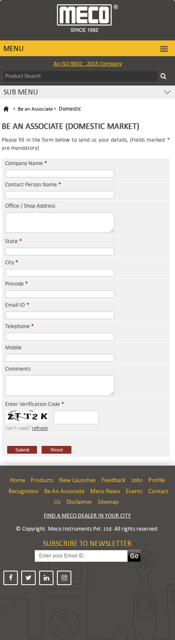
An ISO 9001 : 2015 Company (88, 63)
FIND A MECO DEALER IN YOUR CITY (87, 515)
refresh (40, 428)
